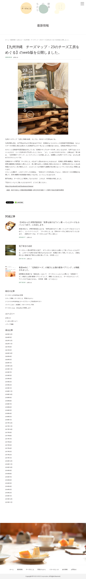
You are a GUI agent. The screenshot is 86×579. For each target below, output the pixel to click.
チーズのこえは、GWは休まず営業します (18, 308)
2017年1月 (8, 458)
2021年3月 (8, 350)
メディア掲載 (9, 324)
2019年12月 (8, 366)
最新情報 (12, 40)
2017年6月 (8, 442)
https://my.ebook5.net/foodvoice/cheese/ (19, 186)
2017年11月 (8, 426)
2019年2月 (8, 385)
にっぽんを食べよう (11, 321)
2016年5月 (8, 483)
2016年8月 (8, 474)
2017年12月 (8, 423)
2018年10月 (8, 394)
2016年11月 (8, 464)
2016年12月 (8, 461)
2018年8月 (8, 401)
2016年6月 (8, 480)
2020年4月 (8, 356)
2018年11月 (8, 391)
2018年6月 (8, 407)
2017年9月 (8, 432)
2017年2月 (8, 455)
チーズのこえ (30, 569)
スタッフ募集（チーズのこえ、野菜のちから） (19, 298)
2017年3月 (8, 451)
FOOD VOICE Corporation (40, 576)
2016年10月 (8, 467)
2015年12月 (8, 499)
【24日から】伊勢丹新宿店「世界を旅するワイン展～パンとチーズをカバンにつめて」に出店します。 (49, 223)
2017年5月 (8, 445)
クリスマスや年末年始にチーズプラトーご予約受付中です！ (23, 301)
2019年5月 (8, 375)
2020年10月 (8, 353)
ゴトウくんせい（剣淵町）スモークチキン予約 (19, 305)
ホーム (7, 40)
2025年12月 (8, 334)
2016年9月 (8, 470)
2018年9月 (8, 397)
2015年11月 (8, 502)
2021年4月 (8, 347)
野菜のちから (42, 569)
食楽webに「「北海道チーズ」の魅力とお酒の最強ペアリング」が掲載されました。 (49, 268)
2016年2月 (8, 493)
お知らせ (19, 40)
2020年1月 (8, 363)
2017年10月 (8, 429)
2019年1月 (8, 388)
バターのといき (54, 569)
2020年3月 (8, 359)
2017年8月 (8, 436)
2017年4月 (8, 448)
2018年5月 (8, 410)
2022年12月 (8, 340)
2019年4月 (8, 379)
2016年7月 (8, 477)
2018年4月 (8, 413)
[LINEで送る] (19, 202)
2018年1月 (8, 420)
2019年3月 (8, 382)
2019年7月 (8, 372)
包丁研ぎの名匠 (25, 246)
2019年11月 (8, 369)
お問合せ (73, 569)
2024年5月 (8, 337)
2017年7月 (8, 439)
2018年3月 (8, 416)
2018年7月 (8, 404)
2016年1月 (8, 496)
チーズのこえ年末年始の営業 (14, 295)
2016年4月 (8, 486)
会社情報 (65, 569)
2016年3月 (8, 489)
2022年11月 (8, 344)
